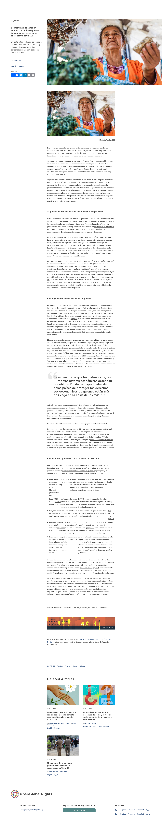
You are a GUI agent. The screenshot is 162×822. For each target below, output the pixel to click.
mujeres (74, 319)
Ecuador (96, 321)
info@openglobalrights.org (31, 810)
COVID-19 (51, 666)
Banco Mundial (60, 353)
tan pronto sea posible (111, 515)
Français (21, 66)
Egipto (103, 321)
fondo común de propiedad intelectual (90, 526)
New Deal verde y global (89, 568)
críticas (80, 285)
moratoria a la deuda (66, 480)
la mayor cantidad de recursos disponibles (78, 471)
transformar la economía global (79, 562)
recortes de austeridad (58, 308)
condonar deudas (111, 480)
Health (75, 666)
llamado (58, 358)
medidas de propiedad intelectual (61, 526)
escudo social (101, 237)
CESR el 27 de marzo (99, 607)
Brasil (90, 321)
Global (82, 666)
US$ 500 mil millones (57, 502)
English (13, 66)
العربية (56, 775)
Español (140, 810)
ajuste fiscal (107, 308)
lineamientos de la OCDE (73, 538)
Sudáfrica (51, 324)
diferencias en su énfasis (104, 227)
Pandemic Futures (63, 666)
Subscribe (78, 810)
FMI (112, 351)
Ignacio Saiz (17, 60)
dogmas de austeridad (55, 366)
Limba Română (103, 727)
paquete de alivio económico (96, 261)
